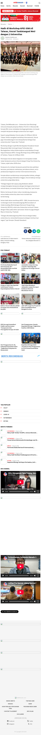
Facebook (11, 721)
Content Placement (10, 711)
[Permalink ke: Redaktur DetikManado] (2, 38)
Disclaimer (20, 714)
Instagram (11, 724)
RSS (31, 724)
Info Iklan (30, 711)
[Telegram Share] (34, 231)
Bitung (6, 421)
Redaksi (10, 704)
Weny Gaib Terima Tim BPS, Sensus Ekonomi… (22, 433)
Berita (9, 446)
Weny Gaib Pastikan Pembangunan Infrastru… (22, 455)
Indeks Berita (10, 701)
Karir (30, 704)
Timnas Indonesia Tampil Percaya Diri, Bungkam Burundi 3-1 (31, 238)
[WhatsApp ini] (38, 231)
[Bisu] (35, 491)
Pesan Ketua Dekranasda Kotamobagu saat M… (22, 440)
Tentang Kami (30, 701)
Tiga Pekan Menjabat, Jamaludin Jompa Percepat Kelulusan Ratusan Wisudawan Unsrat (30, 287)
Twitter (31, 721)
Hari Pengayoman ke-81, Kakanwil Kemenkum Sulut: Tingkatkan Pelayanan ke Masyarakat (9, 347)
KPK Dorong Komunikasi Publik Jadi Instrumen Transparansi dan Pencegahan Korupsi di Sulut (10, 327)
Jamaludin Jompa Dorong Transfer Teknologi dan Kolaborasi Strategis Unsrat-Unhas (30, 267)
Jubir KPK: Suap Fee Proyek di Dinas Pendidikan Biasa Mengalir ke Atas (30, 307)
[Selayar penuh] (38, 491)
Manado (6, 411)
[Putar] (3, 491)
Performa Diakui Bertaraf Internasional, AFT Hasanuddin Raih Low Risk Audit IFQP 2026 (9, 267)
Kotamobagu (8, 418)
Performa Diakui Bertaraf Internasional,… (21, 447)
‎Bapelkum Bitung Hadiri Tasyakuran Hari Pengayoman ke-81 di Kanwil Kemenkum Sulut (30, 347)
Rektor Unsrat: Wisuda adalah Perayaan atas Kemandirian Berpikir (10, 307)
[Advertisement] (20, 101)
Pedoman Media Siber (30, 706)
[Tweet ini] (30, 231)
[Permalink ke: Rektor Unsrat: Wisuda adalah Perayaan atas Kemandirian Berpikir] (10, 299)
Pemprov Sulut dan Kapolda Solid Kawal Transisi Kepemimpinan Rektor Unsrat (10, 287)
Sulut (6, 408)
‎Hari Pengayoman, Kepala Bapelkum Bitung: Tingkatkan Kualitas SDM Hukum (30, 326)
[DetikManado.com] (20, 2)
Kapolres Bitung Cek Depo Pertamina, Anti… (22, 462)
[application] (20, 482)
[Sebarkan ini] (25, 231)
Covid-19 (6, 414)
